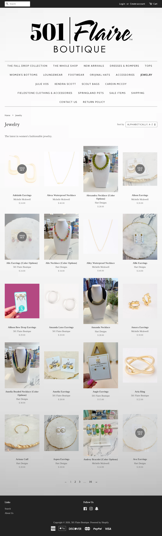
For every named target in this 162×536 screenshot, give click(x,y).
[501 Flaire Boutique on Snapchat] (96, 509)
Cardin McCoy (116, 83)
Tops (148, 65)
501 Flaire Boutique (80, 522)
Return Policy (94, 101)
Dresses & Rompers (124, 65)
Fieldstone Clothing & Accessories (45, 92)
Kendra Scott (65, 83)
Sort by (120, 124)
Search (8, 508)
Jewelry (146, 74)
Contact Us (68, 101)
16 (90, 481)
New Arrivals (94, 65)
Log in (122, 3)
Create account (137, 3)
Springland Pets (91, 92)
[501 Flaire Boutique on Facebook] (85, 509)
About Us (9, 513)
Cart (155, 3)
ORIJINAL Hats (100, 74)
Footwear (76, 74)
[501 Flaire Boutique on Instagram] (91, 509)
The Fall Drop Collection (27, 65)
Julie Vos (42, 83)
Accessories (125, 74)
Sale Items (117, 92)
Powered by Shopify (99, 522)
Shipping (137, 92)
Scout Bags (91, 83)
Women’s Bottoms (23, 74)
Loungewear (53, 74)
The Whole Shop (65, 65)
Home (7, 115)
